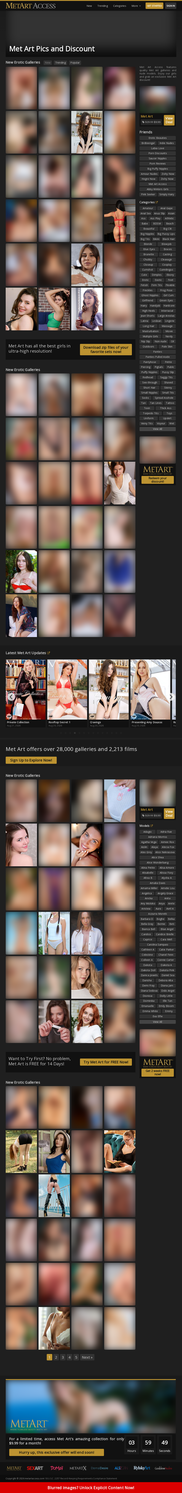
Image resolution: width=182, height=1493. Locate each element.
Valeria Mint (81, 993)
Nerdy (169, 336)
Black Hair (169, 239)
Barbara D (147, 919)
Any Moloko (148, 903)
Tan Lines (156, 403)
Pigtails (159, 367)
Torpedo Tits (151, 413)
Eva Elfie (158, 1016)
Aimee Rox (167, 842)
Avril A (170, 908)
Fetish (144, 285)
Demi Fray (148, 985)
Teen (147, 408)
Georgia (13, 236)
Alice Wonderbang (157, 862)
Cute (144, 274)
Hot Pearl (80, 1344)
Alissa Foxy (48, 325)
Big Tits (145, 239)
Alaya (154, 847)
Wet (171, 423)
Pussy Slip (168, 372)
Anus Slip (159, 213)
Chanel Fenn (166, 954)
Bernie (161, 924)
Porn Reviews (157, 163)
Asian (171, 213)
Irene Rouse (81, 631)
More (135, 5)
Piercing (145, 367)
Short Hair (149, 387)
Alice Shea (158, 857)
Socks (145, 397)
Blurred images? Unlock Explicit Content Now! (91, 1487)
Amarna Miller (149, 888)
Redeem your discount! (158, 479)
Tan (143, 403)
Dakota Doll (148, 970)
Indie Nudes (167, 143)
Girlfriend (147, 300)
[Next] (171, 697)
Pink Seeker (148, 194)
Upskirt (167, 418)
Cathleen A (147, 949)
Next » (87, 1357)
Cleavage (166, 259)
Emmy (169, 1011)
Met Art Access (158, 184)
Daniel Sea (168, 975)
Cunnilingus (166, 269)
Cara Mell (166, 939)
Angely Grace (165, 893)
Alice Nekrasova (165, 852)
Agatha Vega (148, 842)
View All (157, 429)
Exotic (158, 280)
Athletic (169, 218)
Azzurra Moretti (116, 631)
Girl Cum (169, 295)
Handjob (155, 305)
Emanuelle (147, 1006)
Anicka (149, 898)
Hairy (144, 305)
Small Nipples (149, 392)
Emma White (81, 587)
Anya (162, 903)
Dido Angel (167, 990)
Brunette (148, 254)
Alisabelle (147, 872)
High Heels (148, 310)
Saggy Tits (166, 377)
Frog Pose (166, 290)
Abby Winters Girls (157, 189)
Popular (75, 62)
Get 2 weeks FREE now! (158, 1072)
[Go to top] (172, 1481)
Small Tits (168, 392)
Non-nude (161, 341)
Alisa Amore (167, 867)
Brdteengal (148, 143)
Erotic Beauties (158, 138)
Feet (170, 280)
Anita (167, 898)
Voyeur (161, 423)
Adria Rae (166, 831)
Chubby (147, 259)
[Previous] (11, 697)
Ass (143, 218)
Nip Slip (145, 341)
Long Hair (148, 326)
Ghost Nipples (149, 295)
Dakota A (166, 965)
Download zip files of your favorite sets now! (106, 349)
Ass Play (155, 218)
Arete (171, 903)
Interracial (167, 310)
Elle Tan (112, 410)
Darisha (147, 980)
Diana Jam (167, 985)
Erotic (145, 280)
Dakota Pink (167, 970)
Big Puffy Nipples (157, 168)
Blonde (148, 244)
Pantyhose (149, 362)
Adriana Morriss (157, 837)
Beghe (160, 919)
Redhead (148, 377)
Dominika (148, 1000)
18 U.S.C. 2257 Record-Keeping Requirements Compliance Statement (81, 1478)
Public (170, 367)
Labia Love (157, 148)
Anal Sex (146, 213)
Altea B (148, 877)
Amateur (148, 208)
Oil (172, 341)
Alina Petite (148, 867)
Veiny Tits (147, 423)
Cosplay (167, 264)
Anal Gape (166, 208)
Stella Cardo (81, 1300)
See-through (149, 382)
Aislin (144, 847)
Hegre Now (148, 178)
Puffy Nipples (149, 372)
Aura (95, 905)
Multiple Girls (150, 336)
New (89, 5)
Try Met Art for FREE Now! (106, 1062)
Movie (169, 331)
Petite (168, 362)
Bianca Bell (81, 543)
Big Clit (167, 228)
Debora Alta (166, 980)
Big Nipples (147, 233)
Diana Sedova (149, 990)
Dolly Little (166, 995)
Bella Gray (14, 1300)
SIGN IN (171, 5)
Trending (102, 5)
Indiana (112, 543)
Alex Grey (146, 852)
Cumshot (147, 269)
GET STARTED (154, 5)
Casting (167, 254)
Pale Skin (167, 346)
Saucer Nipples (158, 158)
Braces (168, 249)
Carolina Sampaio (157, 944)
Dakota (147, 965)
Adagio (147, 831)
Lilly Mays (47, 543)
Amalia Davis (157, 883)
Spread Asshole (164, 397)
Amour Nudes (149, 174)
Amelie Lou (168, 888)
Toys (169, 413)
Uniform (149, 418)
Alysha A (167, 877)
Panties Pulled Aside (158, 356)
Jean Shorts (147, 315)
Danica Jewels (149, 975)
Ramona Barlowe (51, 993)
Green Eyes (166, 300)
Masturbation (150, 331)
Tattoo (170, 403)
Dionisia (147, 995)
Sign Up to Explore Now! (31, 760)
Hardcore (169, 305)
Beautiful (148, 228)
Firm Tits (156, 285)
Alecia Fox (168, 847)
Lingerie (169, 321)
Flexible (170, 285)
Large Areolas (166, 315)
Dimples (157, 274)
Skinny (168, 387)
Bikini (156, 239)
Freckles (147, 290)
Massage (167, 326)
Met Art (147, 116)
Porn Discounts (157, 153)
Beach (170, 223)
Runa (96, 1037)
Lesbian (156, 321)
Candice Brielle (165, 934)
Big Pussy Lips (166, 233)
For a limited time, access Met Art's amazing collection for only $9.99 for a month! (66, 1440)
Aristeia (145, 908)
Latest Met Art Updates (26, 652)
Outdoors (148, 346)
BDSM (157, 223)
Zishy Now (168, 174)
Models (145, 826)
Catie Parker (166, 949)
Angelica (147, 893)
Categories (119, 5)
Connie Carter (165, 960)
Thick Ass (165, 408)
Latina (144, 321)
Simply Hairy (166, 194)
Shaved (168, 382)
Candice (146, 934)
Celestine (147, 954)
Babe (145, 223)
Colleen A (147, 960)
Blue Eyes (149, 249)
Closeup (148, 264)
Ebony (170, 274)
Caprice (147, 939)
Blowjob (167, 244)
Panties (157, 351)
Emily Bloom (166, 1006)
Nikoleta (13, 816)
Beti (171, 924)
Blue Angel (167, 929)
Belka (31, 499)
